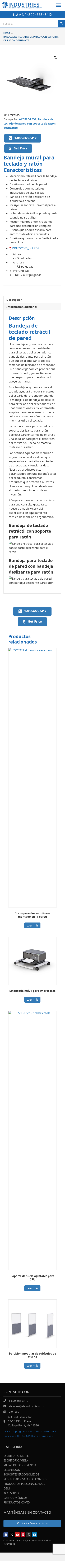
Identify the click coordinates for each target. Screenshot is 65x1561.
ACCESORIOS (27, 119)
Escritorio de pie (16, 1456)
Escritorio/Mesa (15, 1460)
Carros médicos (15, 1498)
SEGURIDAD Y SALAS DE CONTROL (25, 1479)
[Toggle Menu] (58, 5)
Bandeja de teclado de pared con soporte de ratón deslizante (29, 123)
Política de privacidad (40, 1436)
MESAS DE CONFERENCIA (19, 1465)
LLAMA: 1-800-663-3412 (32, 14)
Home (6, 33)
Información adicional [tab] (21, 307)
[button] (55, 58)
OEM (6, 1488)
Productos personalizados (24, 1484)
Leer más (32, 925)
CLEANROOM (12, 1470)
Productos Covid (16, 1502)
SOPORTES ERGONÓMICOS (21, 1474)
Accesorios (11, 1493)
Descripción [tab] (14, 300)
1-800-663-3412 (18, 1401)
